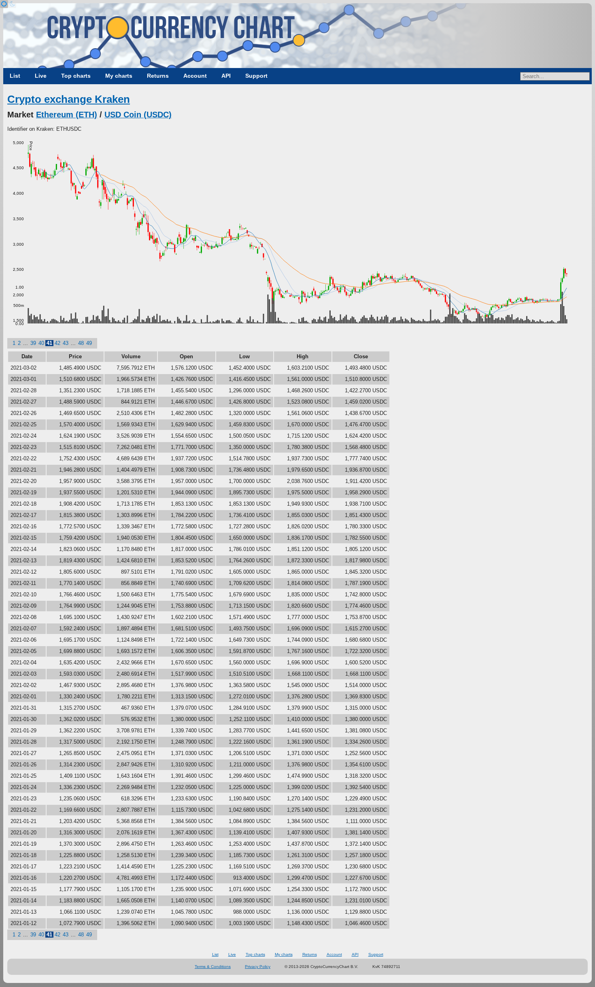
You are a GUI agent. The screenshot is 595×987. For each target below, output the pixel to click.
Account (195, 75)
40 (41, 343)
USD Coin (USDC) (138, 114)
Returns (158, 75)
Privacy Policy (257, 966)
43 (65, 343)
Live (41, 75)
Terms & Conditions (213, 966)
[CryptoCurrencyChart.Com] (297, 35)
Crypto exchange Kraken (68, 99)
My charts (118, 75)
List (15, 75)
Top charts (76, 75)
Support (256, 75)
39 (33, 343)
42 (57, 343)
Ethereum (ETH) (66, 114)
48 (81, 343)
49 (89, 343)
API (226, 75)
